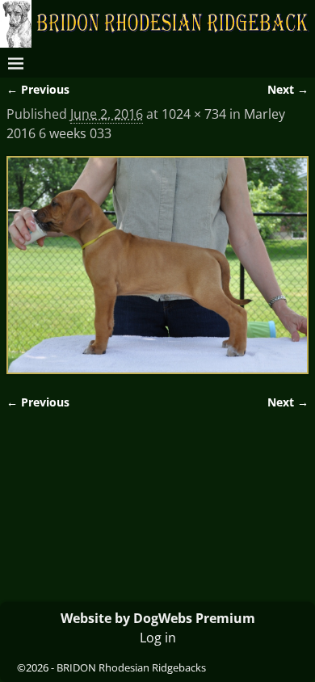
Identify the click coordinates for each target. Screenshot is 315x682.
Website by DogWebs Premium (158, 618)
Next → (288, 89)
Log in (158, 637)
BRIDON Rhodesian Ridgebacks (131, 667)
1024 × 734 (194, 114)
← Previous (37, 89)
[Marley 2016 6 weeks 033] (157, 265)
